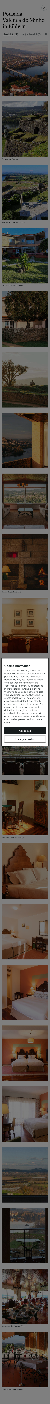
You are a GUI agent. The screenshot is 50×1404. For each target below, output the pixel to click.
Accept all (25, 730)
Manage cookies (24, 738)
